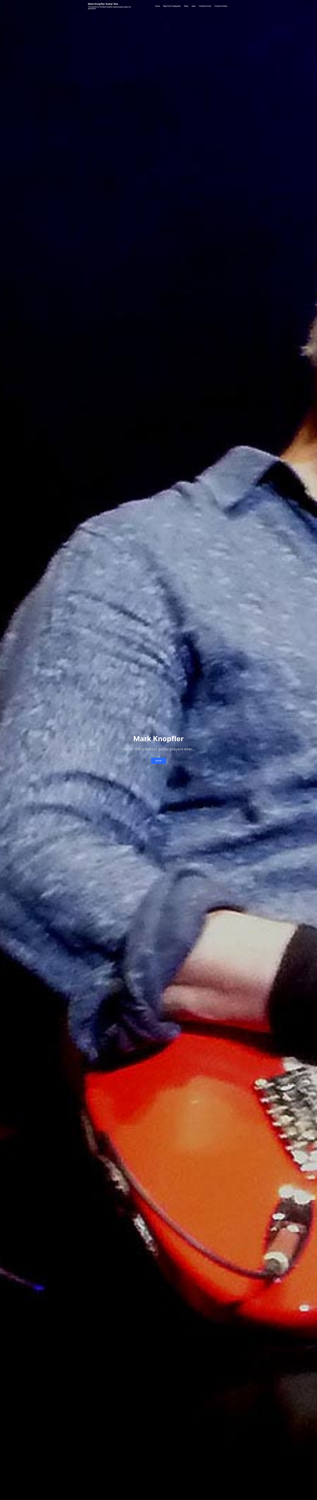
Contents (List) (205, 6)
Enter (159, 761)
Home (157, 6)
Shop (186, 6)
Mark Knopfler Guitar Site (103, 3)
